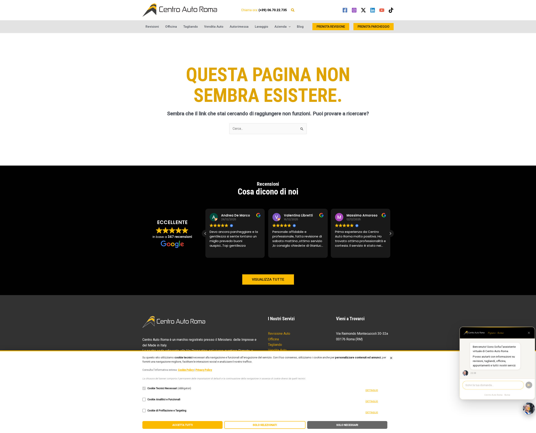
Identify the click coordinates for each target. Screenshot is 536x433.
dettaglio (372, 390)
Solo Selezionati (265, 425)
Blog (300, 27)
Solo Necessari (347, 425)
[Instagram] (354, 10)
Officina (171, 27)
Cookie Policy (186, 369)
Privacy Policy (204, 369)
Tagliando (190, 27)
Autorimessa (239, 27)
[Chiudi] (528, 332)
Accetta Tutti (182, 425)
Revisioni (152, 27)
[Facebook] (345, 10)
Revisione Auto (279, 334)
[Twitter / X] (363, 10)
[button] (293, 10)
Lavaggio (261, 27)
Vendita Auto (213, 27)
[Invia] (529, 385)
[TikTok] (391, 10)
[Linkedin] (372, 10)
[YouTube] (381, 10)
